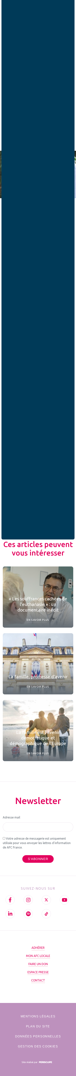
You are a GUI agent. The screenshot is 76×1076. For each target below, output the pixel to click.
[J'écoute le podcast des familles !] (28, 913)
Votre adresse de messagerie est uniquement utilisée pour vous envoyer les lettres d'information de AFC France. (37, 843)
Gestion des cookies (38, 1046)
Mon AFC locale (38, 956)
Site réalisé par (30, 1062)
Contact (38, 980)
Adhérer (38, 947)
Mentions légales (38, 1016)
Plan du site (38, 1026)
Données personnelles (38, 1036)
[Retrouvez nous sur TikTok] (46, 913)
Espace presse (38, 972)
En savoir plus (38, 619)
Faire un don (38, 964)
